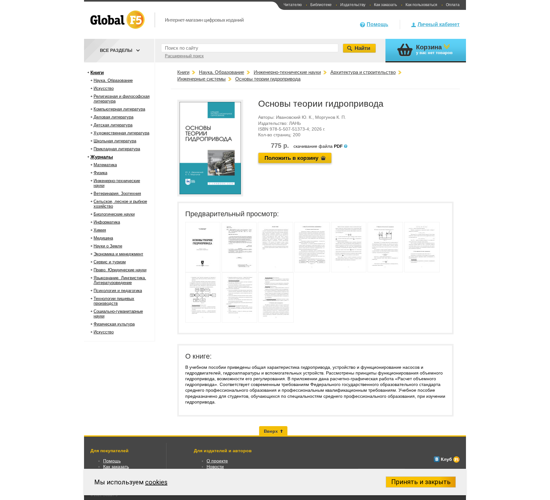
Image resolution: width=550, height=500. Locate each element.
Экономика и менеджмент (118, 254)
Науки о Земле (108, 246)
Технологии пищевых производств (114, 301)
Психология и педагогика (118, 290)
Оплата (453, 5)
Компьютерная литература (119, 109)
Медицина (103, 238)
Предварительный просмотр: (232, 214)
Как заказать (385, 5)
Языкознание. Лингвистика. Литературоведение (120, 280)
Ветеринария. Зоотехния (117, 193)
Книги (97, 72)
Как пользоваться (421, 5)
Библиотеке (321, 5)
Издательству (352, 5)
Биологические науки (114, 214)
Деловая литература (113, 117)
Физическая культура (114, 324)
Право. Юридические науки (120, 270)
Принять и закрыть (421, 482)
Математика (105, 164)
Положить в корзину (291, 158)
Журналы (101, 157)
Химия (100, 230)
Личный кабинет (439, 24)
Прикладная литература (117, 148)
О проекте (217, 460)
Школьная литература (115, 141)
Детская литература (113, 125)
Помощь (377, 24)
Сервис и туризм (110, 262)
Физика (100, 172)
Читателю (293, 5)
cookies (156, 482)
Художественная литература (121, 133)
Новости (215, 466)
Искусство (104, 88)
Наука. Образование (113, 80)
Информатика (107, 222)
